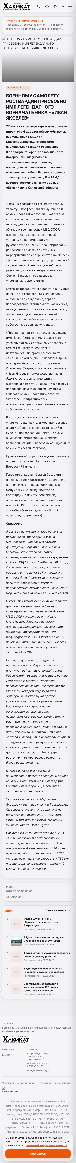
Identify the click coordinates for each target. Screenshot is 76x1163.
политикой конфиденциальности (46, 1145)
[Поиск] (38, 6)
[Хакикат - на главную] (18, 6)
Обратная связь (26, 1083)
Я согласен (38, 1153)
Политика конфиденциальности (54, 1083)
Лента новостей (18, 87)
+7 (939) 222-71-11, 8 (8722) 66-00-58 (37, 1064)
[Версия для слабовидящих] (55, 6)
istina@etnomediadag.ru (38, 1070)
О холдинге (8, 1083)
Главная (6, 1055)
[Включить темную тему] (47, 6)
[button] (69, 6)
